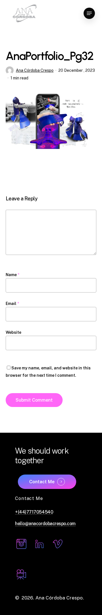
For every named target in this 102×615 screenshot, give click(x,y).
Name (12, 274)
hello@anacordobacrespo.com (45, 523)
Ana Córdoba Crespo (35, 70)
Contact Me (42, 481)
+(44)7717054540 (34, 512)
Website (13, 332)
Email (12, 303)
